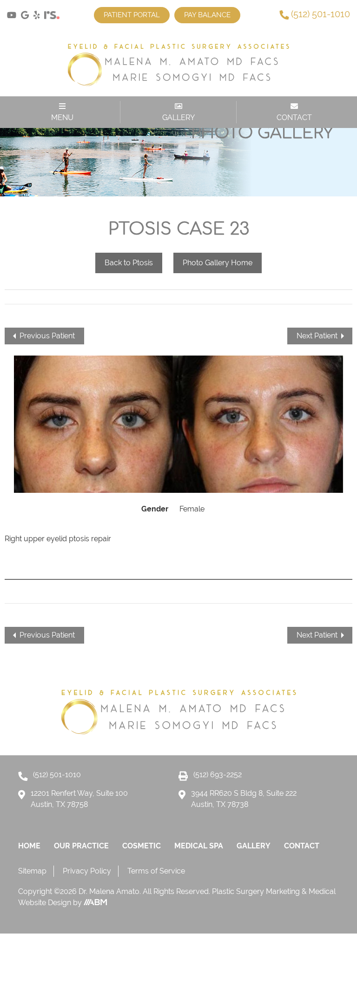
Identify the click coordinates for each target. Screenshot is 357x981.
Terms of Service (156, 871)
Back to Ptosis (129, 262)
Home (29, 845)
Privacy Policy (87, 871)
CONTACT (294, 117)
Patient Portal (132, 15)
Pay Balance (207, 15)
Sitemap (32, 871)
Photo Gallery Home (217, 262)
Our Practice (81, 845)
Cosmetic (141, 845)
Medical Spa (198, 845)
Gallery (254, 845)
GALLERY (178, 117)
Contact (301, 845)
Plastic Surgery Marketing (257, 891)
